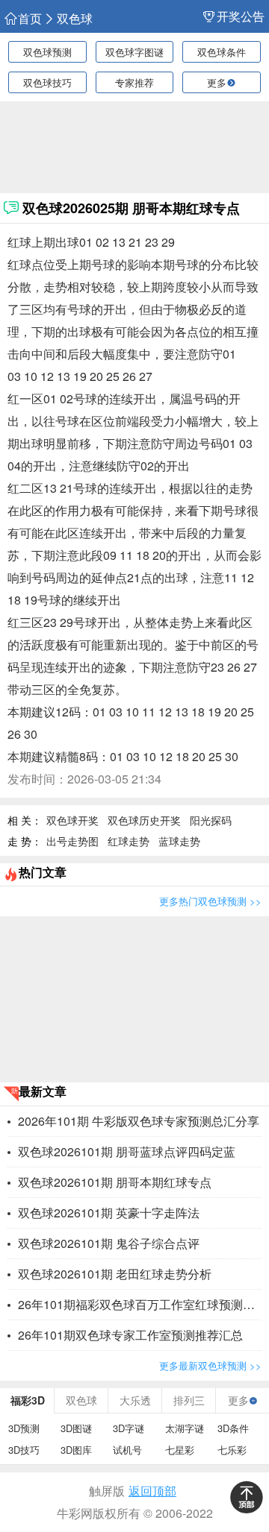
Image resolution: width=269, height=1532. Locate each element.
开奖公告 (241, 16)
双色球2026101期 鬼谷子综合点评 (109, 1243)
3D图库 (76, 1449)
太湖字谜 (184, 1428)
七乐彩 (232, 1449)
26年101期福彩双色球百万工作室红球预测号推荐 (140, 1304)
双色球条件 (221, 52)
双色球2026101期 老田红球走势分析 (114, 1273)
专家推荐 (134, 82)
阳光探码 (211, 820)
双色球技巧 (47, 82)
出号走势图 (72, 840)
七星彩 (179, 1449)
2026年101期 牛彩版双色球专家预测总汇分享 (138, 1120)
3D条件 (233, 1428)
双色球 (75, 18)
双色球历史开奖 (144, 820)
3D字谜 (128, 1428)
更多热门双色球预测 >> (210, 901)
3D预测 (24, 1428)
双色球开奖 (72, 820)
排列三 (189, 1400)
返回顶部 (152, 1490)
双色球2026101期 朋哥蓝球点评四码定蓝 (126, 1151)
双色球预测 (47, 52)
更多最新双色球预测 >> (210, 1365)
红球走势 (128, 840)
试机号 (127, 1449)
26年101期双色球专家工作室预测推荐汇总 (130, 1334)
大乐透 (135, 1400)
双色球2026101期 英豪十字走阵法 (109, 1212)
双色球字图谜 (134, 52)
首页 (30, 18)
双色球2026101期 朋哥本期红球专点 (114, 1182)
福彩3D (27, 1400)
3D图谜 (76, 1428)
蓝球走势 (179, 840)
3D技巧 (24, 1449)
